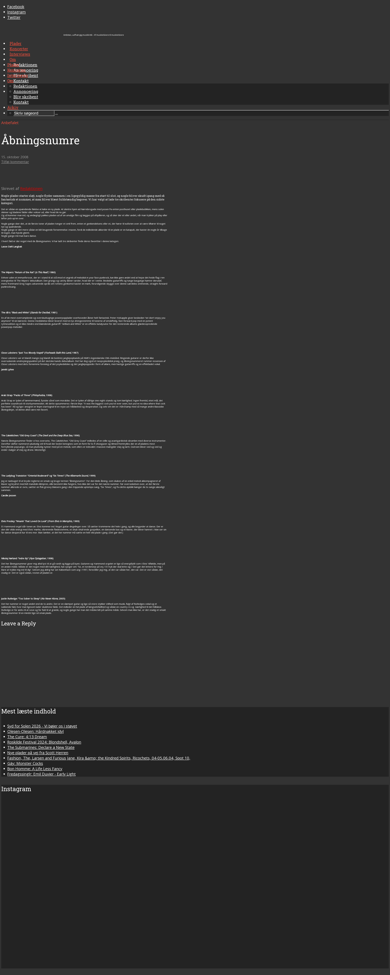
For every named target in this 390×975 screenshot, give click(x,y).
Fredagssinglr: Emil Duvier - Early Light (41, 774)
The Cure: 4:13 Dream (27, 736)
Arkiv (12, 107)
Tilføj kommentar (15, 161)
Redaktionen (25, 86)
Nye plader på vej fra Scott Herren (37, 752)
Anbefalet (10, 122)
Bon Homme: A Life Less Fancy (34, 768)
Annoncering (25, 91)
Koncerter (16, 70)
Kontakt (21, 102)
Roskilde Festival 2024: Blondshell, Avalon (44, 742)
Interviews (17, 75)
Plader (13, 64)
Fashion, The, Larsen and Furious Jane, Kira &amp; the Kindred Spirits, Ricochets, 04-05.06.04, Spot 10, (98, 758)
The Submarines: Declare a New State (40, 747)
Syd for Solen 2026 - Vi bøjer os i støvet (42, 726)
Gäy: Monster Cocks (25, 763)
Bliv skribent (25, 96)
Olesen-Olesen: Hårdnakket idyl (35, 731)
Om (10, 80)
